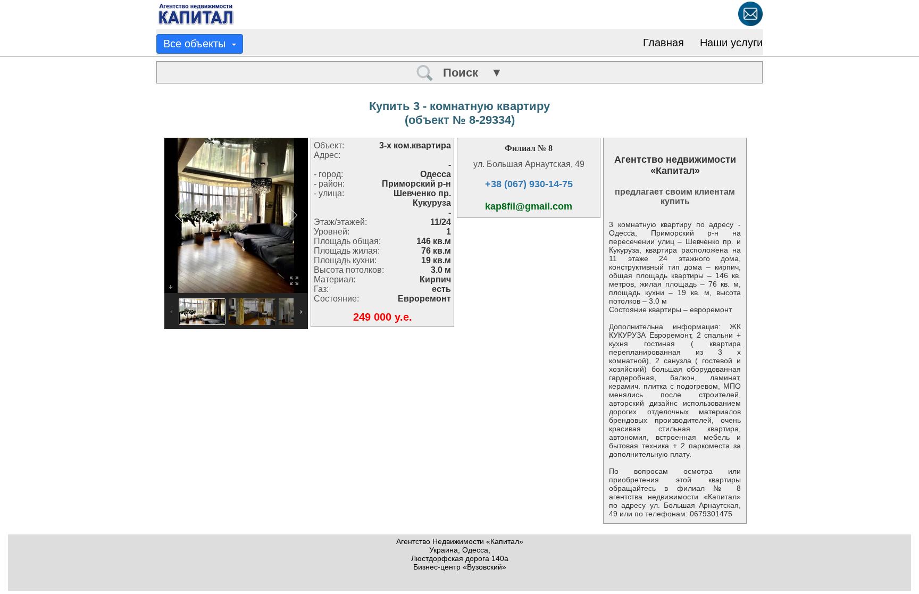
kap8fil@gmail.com (528, 206)
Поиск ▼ (468, 72)
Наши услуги (731, 42)
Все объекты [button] (197, 43)
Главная (663, 42)
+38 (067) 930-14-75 (529, 184)
